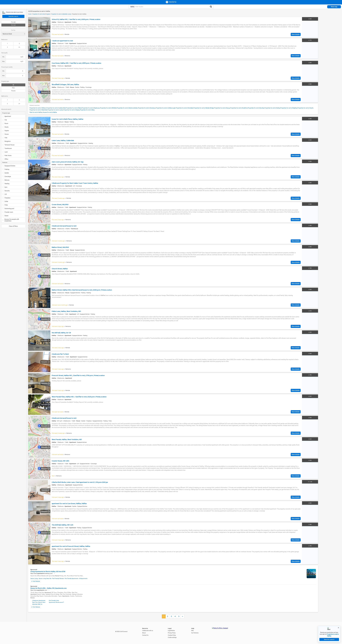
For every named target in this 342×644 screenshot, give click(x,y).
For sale (13, 22)
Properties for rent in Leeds (55, 110)
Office (6, 159)
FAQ (192, 630)
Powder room (9, 212)
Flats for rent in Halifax (36, 112)
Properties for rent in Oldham (38, 108)
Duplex (7, 130)
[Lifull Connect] (220, 633)
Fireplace (7, 198)
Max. (3, 61)
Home (29, 14)
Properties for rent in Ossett (305, 108)
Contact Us (145, 635)
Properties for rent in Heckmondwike (127, 108)
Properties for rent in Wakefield (38, 110)
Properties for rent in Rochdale (184, 108)
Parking (7, 169)
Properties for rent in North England (41, 14)
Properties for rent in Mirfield (108, 108)
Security (7, 191)
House (7, 134)
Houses (13, 90)
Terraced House (9, 145)
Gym (6, 187)
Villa (6, 138)
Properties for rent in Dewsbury (146, 108)
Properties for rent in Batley (272, 108)
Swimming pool (9, 208)
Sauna (6, 216)
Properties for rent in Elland (73, 108)
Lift (6, 194)
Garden (7, 173)
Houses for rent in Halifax (50, 112)
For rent (13, 25)
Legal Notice (171, 630)
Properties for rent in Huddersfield (56, 108)
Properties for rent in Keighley (288, 108)
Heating (7, 183)
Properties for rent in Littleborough (165, 108)
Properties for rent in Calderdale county (61, 14)
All (13, 85)
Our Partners (195, 633)
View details (296, 34)
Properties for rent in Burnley (256, 108)
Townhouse (8, 148)
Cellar (6, 201)
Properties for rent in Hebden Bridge (204, 108)
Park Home (8, 155)
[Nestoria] (171, 3)
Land (6, 152)
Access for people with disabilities (11, 220)
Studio (7, 127)
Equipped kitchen (10, 166)
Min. (3, 57)
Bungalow (8, 141)
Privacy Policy (172, 633)
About (144, 633)
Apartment (8, 116)
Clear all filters (13, 226)
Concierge (8, 176)
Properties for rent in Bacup (222, 108)
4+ (19, 47)
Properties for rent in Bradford (238, 108)
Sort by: (13, 30)
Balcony (7, 180)
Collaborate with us (147, 630)
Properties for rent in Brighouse (91, 108)
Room (6, 123)
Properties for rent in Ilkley (87, 110)
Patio (6, 205)
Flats (13, 88)
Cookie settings (172, 637)
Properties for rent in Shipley (71, 110)
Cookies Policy (172, 635)
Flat (6, 120)
